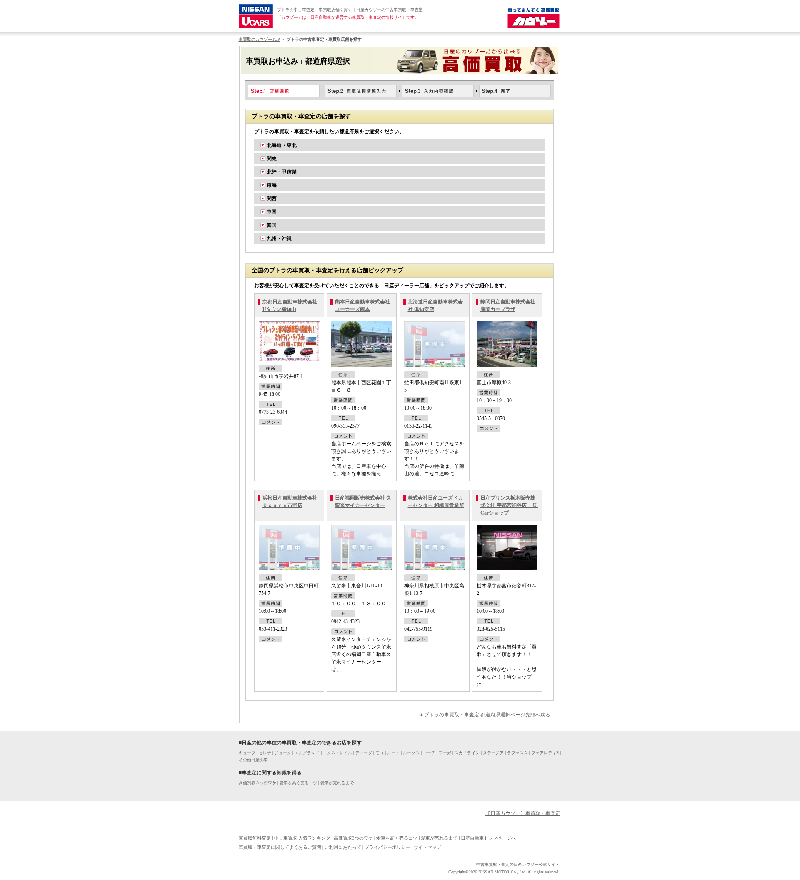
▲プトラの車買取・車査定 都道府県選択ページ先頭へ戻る (484, 715)
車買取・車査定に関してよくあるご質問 (280, 847)
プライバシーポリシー (387, 847)
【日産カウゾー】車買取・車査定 (522, 813)
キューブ (247, 753)
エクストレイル (337, 753)
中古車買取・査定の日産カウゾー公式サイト (518, 864)
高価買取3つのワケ (353, 837)
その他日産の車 (253, 760)
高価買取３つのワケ (257, 783)
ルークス (411, 753)
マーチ (429, 753)
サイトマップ (427, 847)
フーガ (445, 753)
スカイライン (467, 753)
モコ (379, 753)
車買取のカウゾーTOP (259, 39)
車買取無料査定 (255, 837)
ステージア (493, 753)
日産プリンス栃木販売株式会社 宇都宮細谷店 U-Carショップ (509, 505)
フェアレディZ (545, 753)
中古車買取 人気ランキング (302, 837)
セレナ (265, 753)
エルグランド (307, 753)
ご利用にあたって (343, 847)
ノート (393, 753)
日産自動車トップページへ (488, 837)
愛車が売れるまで (337, 783)
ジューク (283, 753)
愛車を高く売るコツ (298, 783)
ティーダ (363, 753)
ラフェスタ (517, 753)
